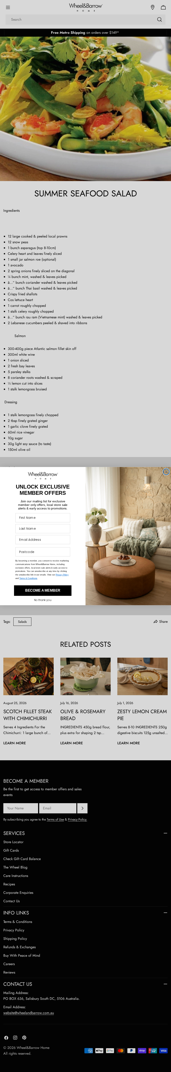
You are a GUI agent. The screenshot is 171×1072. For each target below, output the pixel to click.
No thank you (42, 600)
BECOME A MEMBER (43, 590)
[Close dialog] (166, 472)
